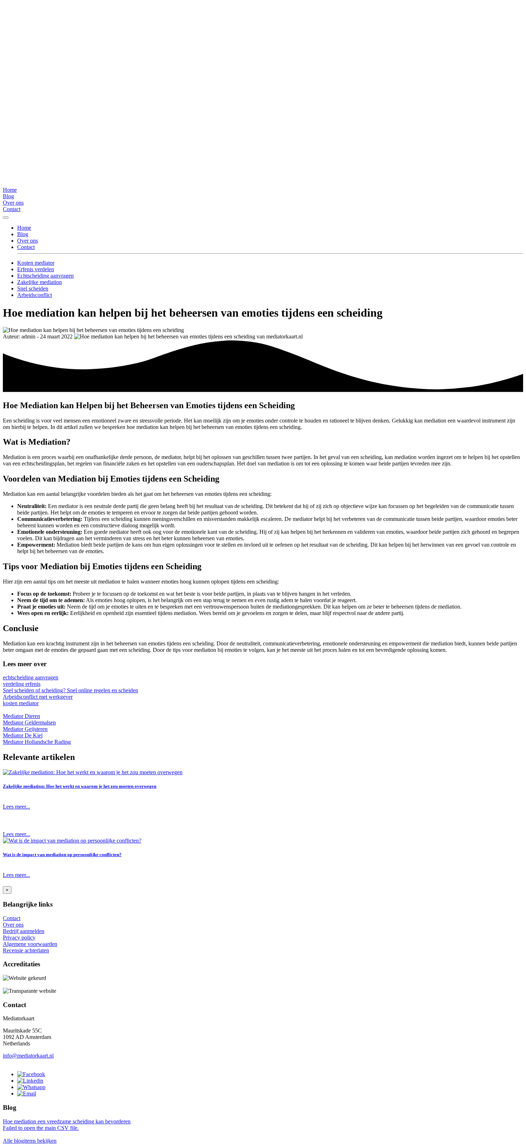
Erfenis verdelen (35, 269)
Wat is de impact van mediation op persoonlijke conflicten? (62, 854)
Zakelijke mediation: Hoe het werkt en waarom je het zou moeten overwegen (79, 786)
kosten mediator (21, 703)
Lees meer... (16, 807)
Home (10, 190)
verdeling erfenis (21, 684)
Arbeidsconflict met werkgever (38, 697)
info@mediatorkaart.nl (28, 1056)
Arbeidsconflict (34, 295)
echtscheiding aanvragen (30, 677)
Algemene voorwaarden (30, 944)
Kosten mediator (35, 263)
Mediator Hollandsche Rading (37, 742)
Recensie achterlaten (26, 950)
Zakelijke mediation (39, 282)
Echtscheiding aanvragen (45, 276)
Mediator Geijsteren (25, 729)
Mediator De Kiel (23, 735)
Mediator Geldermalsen (29, 722)
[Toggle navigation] (6, 217)
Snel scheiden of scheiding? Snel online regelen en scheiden (70, 690)
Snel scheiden (32, 288)
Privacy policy (19, 937)
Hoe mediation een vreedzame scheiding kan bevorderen (67, 1121)
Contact (11, 209)
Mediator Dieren (21, 716)
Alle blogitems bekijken (30, 1141)
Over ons (13, 203)
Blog (8, 196)
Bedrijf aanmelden (23, 931)
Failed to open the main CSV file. (41, 1128)
